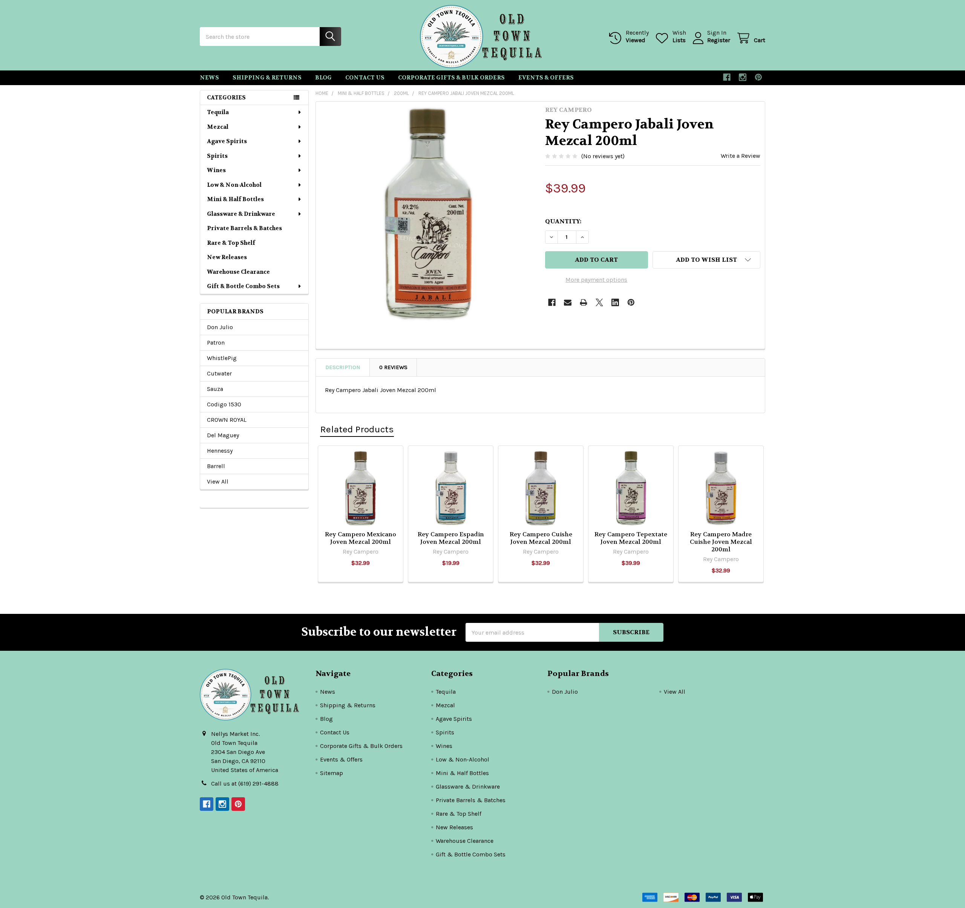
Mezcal (217, 127)
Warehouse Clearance (238, 272)
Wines (216, 170)
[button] (706, 260)
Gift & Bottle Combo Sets (243, 286)
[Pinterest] (758, 77)
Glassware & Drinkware (241, 214)
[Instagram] (742, 77)
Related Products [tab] (357, 429)
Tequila (218, 112)
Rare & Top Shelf (231, 243)
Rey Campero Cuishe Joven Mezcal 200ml (541, 538)
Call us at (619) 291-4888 (245, 783)
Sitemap (331, 773)
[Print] (583, 302)
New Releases (227, 257)
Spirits (217, 156)
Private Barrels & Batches (244, 228)
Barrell (216, 466)
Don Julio (220, 327)
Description (342, 367)
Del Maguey (223, 435)
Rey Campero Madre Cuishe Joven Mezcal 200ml (721, 541)
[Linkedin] (615, 302)
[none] (428, 214)
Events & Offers (546, 77)
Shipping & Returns (267, 77)
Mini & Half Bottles (235, 199)
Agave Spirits (227, 141)
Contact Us (364, 77)
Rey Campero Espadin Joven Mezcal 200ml (451, 538)
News (209, 77)
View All (217, 481)
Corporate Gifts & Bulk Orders (451, 77)
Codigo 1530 (224, 404)
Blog (323, 77)
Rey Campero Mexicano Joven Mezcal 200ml (360, 538)
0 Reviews (393, 367)
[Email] (567, 302)
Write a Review (740, 155)
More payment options (596, 279)
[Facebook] (727, 77)
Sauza (215, 388)
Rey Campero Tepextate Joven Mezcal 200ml (630, 538)
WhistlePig (222, 358)
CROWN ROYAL (227, 419)
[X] (599, 302)
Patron (216, 342)
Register (718, 40)
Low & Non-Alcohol (234, 185)
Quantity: (563, 221)
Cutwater (219, 373)
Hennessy (220, 450)
